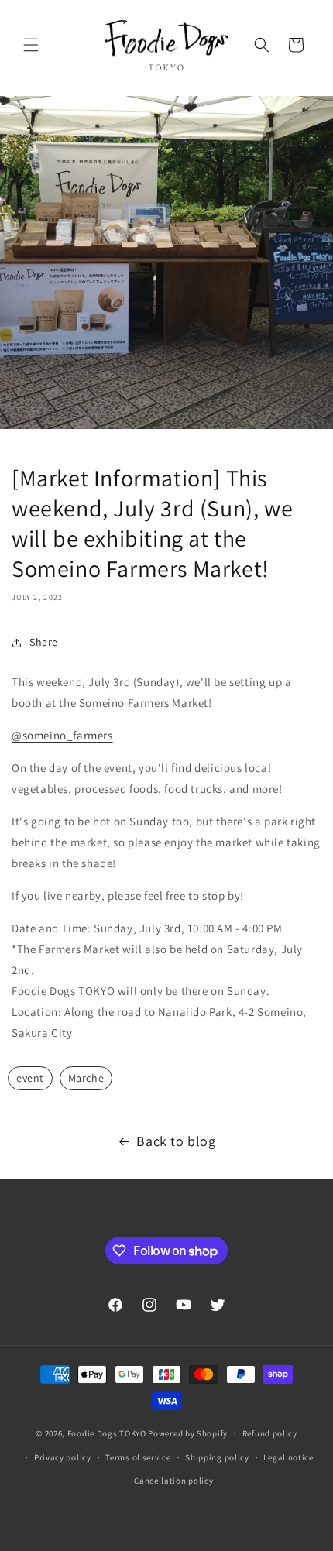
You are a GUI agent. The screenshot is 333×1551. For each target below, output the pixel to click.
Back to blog (175, 1141)
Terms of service (137, 1457)
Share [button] (43, 642)
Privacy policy (62, 1457)
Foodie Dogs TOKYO (106, 1433)
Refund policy (269, 1433)
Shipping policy (217, 1457)
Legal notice (288, 1457)
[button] (31, 45)
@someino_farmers (62, 735)
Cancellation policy (173, 1480)
